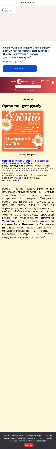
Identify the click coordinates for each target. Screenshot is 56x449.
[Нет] (52, 440)
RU (48, 81)
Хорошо (28, 445)
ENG (43, 81)
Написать (20, 68)
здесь (16, 180)
